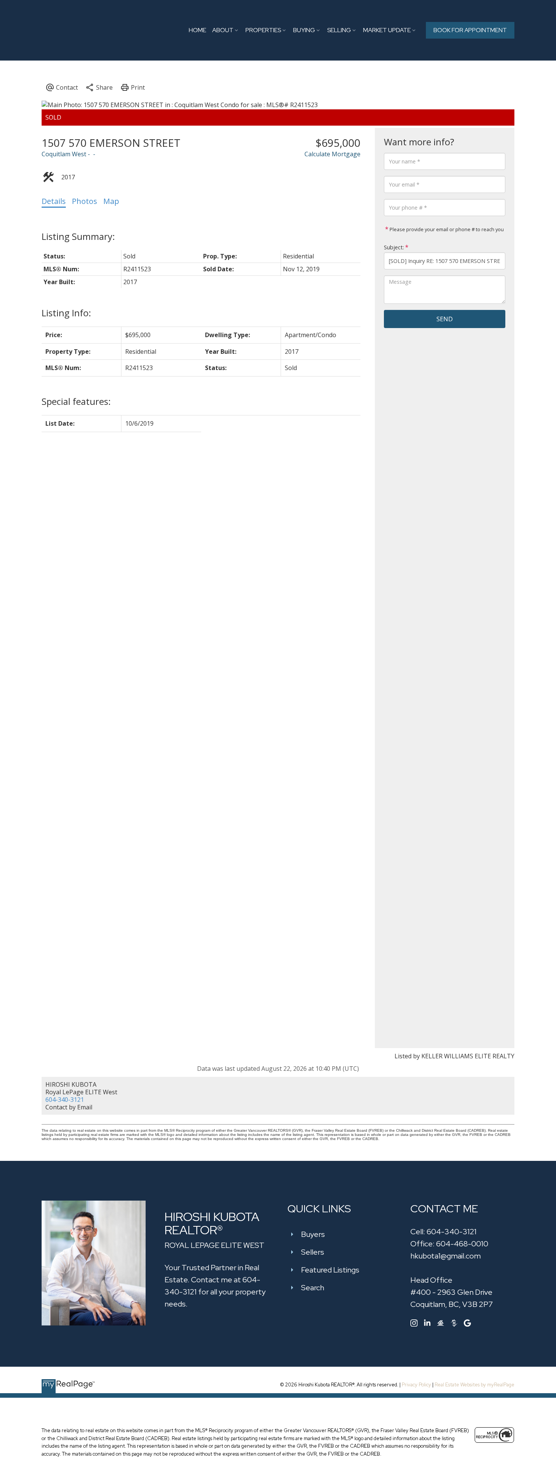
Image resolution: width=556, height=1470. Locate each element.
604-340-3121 (64, 1099)
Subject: (394, 247)
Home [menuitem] (197, 30)
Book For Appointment (470, 30)
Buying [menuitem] (304, 30)
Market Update (387, 30)
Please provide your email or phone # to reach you (446, 229)
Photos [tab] (84, 201)
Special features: (76, 401)
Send (444, 319)
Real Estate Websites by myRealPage (474, 1384)
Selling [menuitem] (339, 30)
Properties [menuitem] (263, 30)
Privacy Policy (416, 1384)
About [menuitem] (222, 30)
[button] (470, 30)
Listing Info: (66, 312)
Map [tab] (111, 201)
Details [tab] (54, 201)
